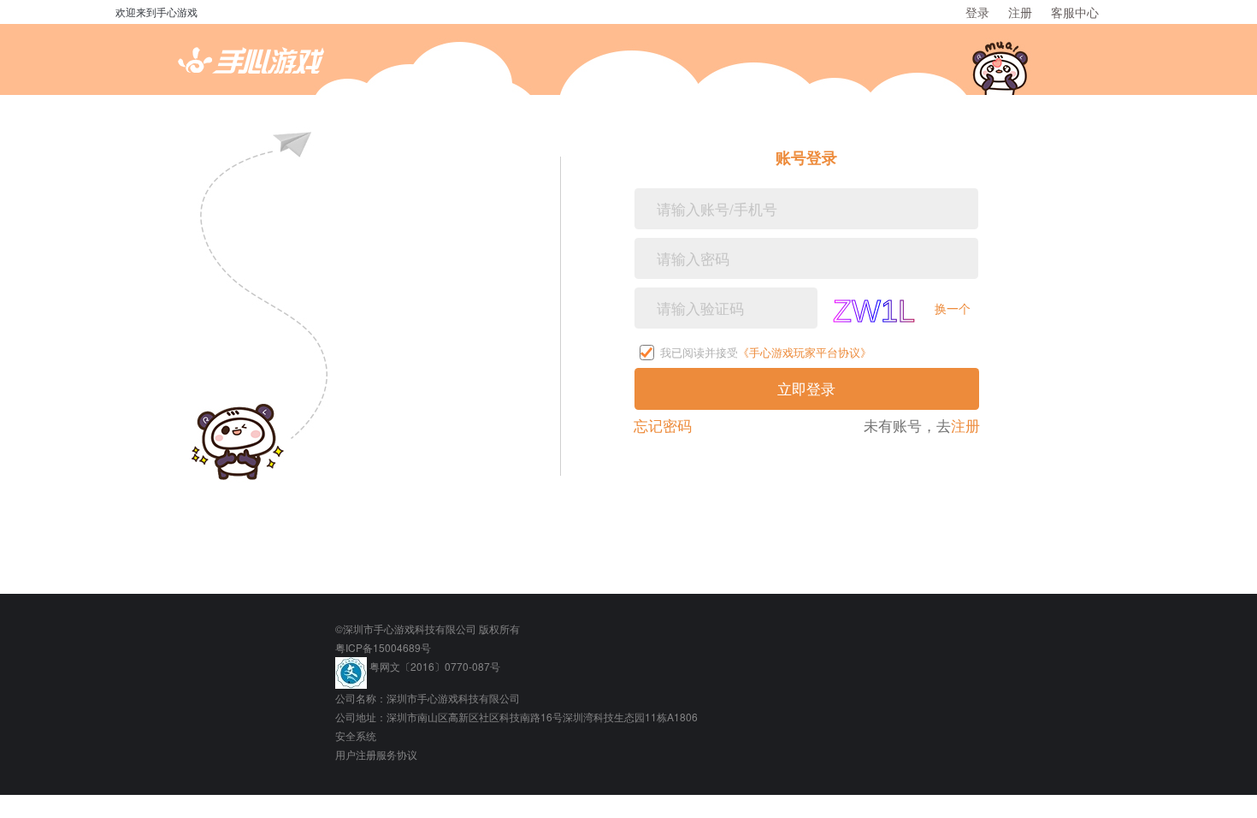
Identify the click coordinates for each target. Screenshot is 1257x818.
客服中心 (1075, 12)
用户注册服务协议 (376, 754)
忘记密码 (663, 425)
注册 (1020, 12)
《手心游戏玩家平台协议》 (804, 352)
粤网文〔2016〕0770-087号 (434, 666)
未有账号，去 (922, 425)
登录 (977, 12)
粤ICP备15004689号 (383, 647)
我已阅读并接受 (765, 353)
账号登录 (806, 157)
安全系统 (355, 735)
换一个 (953, 308)
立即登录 (806, 388)
